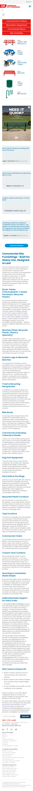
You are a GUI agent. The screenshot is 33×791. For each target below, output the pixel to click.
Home (4, 734)
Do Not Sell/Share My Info (10, 746)
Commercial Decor (16, 29)
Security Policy (6, 756)
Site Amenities (16, 33)
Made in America (7, 751)
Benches (21, 73)
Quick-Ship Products (22, 43)
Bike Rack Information (9, 771)
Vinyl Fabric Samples (8, 762)
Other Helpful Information (10, 775)
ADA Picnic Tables (22, 63)
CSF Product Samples (9, 752)
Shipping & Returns (8, 739)
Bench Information (8, 767)
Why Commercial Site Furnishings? (13, 757)
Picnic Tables (20, 53)
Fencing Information (8, 773)
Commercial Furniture (16, 21)
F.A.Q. (3, 737)
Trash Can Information (9, 770)
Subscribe (25, 716)
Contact (5, 742)
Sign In (30, 2)
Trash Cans (20, 84)
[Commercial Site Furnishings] (10, 6)
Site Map (5, 744)
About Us (5, 736)
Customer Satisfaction (9, 741)
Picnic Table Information (9, 768)
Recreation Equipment (16, 25)
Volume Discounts (8, 754)
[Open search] (2, 10)
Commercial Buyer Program (11, 761)
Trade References (8, 759)
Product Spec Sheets (9, 776)
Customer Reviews (16, 246)
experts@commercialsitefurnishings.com (15, 722)
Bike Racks (21, 94)
